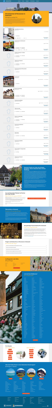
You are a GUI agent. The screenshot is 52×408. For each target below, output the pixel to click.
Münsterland (15, 391)
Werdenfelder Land (41, 388)
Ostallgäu (23, 391)
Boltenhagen (25, 304)
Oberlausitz (23, 388)
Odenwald (23, 390)
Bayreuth (25, 296)
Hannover (33, 309)
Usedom (40, 386)
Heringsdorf (33, 314)
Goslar (33, 299)
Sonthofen (41, 315)
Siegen (40, 314)
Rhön (31, 386)
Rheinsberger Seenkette (33, 385)
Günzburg (33, 304)
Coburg (25, 316)
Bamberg (25, 294)
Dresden (24, 399)
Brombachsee (7, 387)
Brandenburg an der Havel (27, 306)
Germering (33, 295)
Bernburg (25, 299)
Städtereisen (24, 397)
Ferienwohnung (16, 399)
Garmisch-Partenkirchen (35, 292)
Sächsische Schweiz (33, 389)
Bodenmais (25, 303)
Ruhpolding (41, 306)
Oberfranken (23, 387)
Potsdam (41, 299)
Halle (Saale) (33, 306)
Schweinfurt (41, 311)
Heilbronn (33, 312)
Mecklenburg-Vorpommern (41, 401)
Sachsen (39, 402)
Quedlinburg (41, 300)
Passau (41, 296)
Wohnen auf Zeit (17, 401)
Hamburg (33, 307)
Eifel (6, 390)
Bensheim (25, 297)
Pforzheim (41, 297)
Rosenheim (41, 304)
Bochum (25, 302)
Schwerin (41, 307)
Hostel (15, 400)
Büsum (25, 311)
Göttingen (33, 300)
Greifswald (33, 302)
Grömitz (33, 303)
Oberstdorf (41, 292)
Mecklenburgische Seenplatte (17, 388)
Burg (24, 312)
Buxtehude (25, 313)
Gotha (33, 297)
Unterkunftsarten (17, 397)
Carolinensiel (25, 314)
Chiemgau (7, 388)
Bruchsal (25, 310)
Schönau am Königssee (42, 310)
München (24, 400)
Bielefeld (25, 300)
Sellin (40, 312)
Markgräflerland (16, 387)
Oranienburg (41, 294)
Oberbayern (23, 386)
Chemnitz (25, 315)
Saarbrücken (41, 308)
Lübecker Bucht (16, 385)
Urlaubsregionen (32, 397)
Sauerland (32, 390)
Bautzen (25, 295)
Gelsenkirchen (33, 293)
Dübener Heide (7, 389)
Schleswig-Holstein (40, 400)
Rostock (41, 305)
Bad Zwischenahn (26, 293)
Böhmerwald (7, 386)
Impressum (9, 400)
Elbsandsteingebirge (8, 391)
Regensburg (41, 303)
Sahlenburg (41, 309)
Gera (32, 294)
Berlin (25, 298)
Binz (24, 301)
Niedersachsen (39, 403)
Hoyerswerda (33, 315)
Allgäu (30, 401)
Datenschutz (9, 399)
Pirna (40, 298)
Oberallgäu (23, 385)
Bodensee (7, 385)
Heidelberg (33, 311)
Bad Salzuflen (26, 292)
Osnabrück (41, 295)
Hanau (33, 308)
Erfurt (35, 187)
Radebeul (41, 301)
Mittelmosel (15, 389)
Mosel (14, 390)
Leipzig (24, 402)
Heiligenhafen (33, 313)
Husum (33, 316)
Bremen (25, 308)
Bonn (25, 305)
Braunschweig (26, 307)
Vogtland (40, 387)
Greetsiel (33, 301)
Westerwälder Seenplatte (42, 389)
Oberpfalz (23, 389)
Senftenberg (41, 313)
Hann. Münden (33, 310)
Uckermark (40, 385)
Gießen (33, 296)
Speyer (40, 316)
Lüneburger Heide (16, 386)
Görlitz (33, 298)
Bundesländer (39, 397)
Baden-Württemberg (40, 399)
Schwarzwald (31, 402)
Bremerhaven (26, 309)
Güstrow (33, 305)
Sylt (30, 399)
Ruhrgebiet (32, 388)
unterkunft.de (21, 19)
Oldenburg (41, 293)
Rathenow (41, 302)
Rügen (31, 387)
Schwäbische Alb (33, 391)
